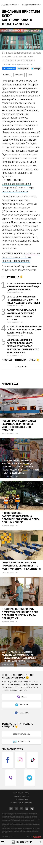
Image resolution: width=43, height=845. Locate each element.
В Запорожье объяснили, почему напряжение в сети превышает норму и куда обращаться (20, 613)
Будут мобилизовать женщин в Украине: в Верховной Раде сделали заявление (24, 286)
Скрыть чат (21, 366)
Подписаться (24, 742)
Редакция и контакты (21, 796)
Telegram (23, 705)
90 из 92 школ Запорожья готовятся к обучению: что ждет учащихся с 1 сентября (23, 299)
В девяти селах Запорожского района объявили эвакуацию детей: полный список (24, 329)
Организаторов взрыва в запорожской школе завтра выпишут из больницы (18, 187)
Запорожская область (31, 4)
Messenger (23, 713)
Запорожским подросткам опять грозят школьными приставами (21, 257)
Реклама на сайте (22, 799)
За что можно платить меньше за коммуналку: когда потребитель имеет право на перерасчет (19, 656)
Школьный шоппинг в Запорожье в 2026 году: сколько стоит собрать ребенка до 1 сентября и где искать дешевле (23, 346)
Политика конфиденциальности (21, 803)
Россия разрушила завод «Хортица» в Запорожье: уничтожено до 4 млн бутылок (19, 425)
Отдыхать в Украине (10, 4)
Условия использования (21, 793)
